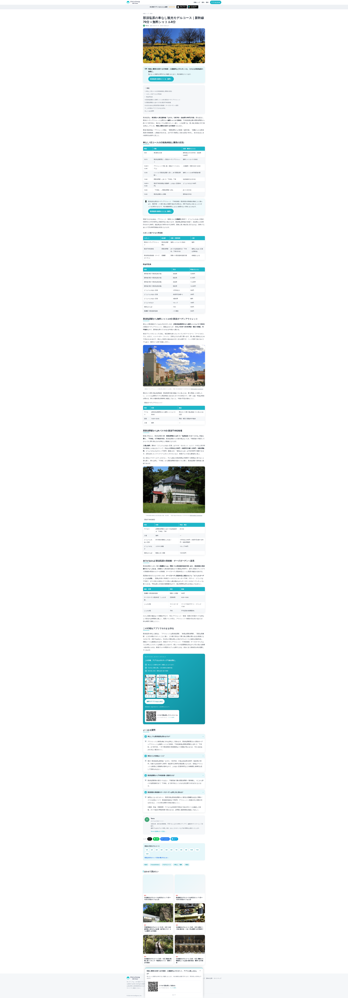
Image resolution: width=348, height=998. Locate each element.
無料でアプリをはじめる (155, 701)
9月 (186, 850)
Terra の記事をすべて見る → (158, 831)
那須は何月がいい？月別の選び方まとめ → (157, 857)
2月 (152, 850)
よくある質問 (150, 111)
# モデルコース (167, 864)
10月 (191, 850)
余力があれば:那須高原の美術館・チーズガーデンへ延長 (162, 105)
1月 (147, 850)
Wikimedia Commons (197, 389)
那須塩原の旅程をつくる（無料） (161, 79)
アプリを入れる (215, 2)
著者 (207, 2)
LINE (157, 839)
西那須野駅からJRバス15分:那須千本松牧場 (158, 102)
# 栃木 (146, 864)
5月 (167, 850)
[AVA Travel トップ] (133, 2)
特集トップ (197, 2)
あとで (174, 994)
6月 (171, 850)
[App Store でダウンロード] (181, 6)
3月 (157, 850)
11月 (197, 850)
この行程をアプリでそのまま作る (155, 108)
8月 (181, 850)
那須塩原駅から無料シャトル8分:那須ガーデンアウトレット (163, 99)
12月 (147, 854)
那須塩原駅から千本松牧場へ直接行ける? (161, 775)
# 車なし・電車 (178, 864)
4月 (162, 850)
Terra (153, 818)
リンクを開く (171, 717)
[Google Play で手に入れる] (193, 6)
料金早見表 (149, 97)
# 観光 (186, 864)
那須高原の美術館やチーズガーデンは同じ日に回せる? (165, 792)
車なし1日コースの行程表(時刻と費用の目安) (159, 91)
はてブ (175, 839)
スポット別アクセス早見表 (153, 94)
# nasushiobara (155, 864)
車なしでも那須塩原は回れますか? (159, 736)
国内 (203, 2)
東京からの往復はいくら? (156, 756)
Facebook (166, 839)
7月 (176, 850)
